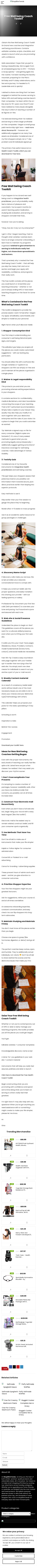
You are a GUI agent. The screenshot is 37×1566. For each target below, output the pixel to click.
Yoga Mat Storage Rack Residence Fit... (24, 1189)
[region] (18, 1547)
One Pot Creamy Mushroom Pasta (9, 1409)
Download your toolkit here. (13, 745)
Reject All (18, 1562)
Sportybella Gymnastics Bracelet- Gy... (24, 1278)
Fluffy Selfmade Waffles (25, 1392)
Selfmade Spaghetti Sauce (10, 1392)
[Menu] (2, 2)
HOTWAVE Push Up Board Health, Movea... (24, 1144)
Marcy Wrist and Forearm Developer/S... (24, 1234)
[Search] (33, 2)
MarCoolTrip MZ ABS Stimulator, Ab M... (23, 1211)
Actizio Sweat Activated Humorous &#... (24, 1345)
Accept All (18, 1550)
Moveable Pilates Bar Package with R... (23, 1301)
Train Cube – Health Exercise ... (23, 1256)
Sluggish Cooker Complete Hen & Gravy (25, 1412)
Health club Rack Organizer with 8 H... (23, 1167)
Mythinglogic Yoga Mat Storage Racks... (24, 1323)
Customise (18, 1556)
